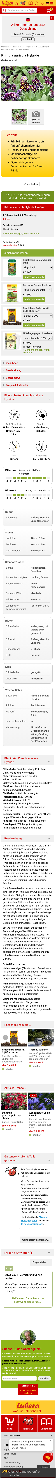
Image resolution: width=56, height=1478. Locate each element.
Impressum (9, 1449)
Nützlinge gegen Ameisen (37, 333)
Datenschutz (10, 1454)
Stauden (29, 47)
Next (50, 1037)
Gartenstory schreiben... (35, 1239)
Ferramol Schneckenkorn (37, 285)
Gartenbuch (46, 1428)
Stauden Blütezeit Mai (20, 50)
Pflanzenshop (18, 47)
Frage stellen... (41, 1262)
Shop (9, 1428)
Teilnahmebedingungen (32, 1224)
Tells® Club (28, 1428)
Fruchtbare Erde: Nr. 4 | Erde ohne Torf (36, 309)
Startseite (5, 47)
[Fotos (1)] (19, 116)
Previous (5, 1037)
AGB (6, 1458)
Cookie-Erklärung (12, 1462)
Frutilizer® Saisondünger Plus (37, 261)
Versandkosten (10, 245)
